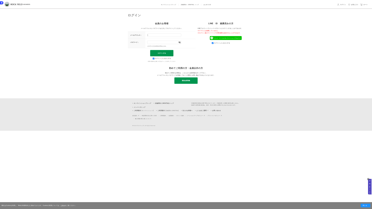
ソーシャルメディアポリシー (195, 115)
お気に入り (354, 4)
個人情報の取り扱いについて (143, 118)
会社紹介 (134, 115)
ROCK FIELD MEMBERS (17, 4)
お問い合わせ (216, 110)
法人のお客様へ (188, 110)
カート (365, 4)
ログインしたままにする (163, 58)
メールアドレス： (136, 35)
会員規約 (171, 115)
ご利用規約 (163, 115)
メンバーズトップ (139, 107)
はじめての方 (207, 4)
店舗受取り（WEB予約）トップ (190, 4)
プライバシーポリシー (214, 115)
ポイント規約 (180, 115)
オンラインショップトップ (168, 4)
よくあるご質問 (201, 110)
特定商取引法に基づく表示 (149, 115)
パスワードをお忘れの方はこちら (156, 46)
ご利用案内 (144, 110)
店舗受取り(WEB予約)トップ (164, 103)
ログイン (343, 4)
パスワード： (134, 42)
